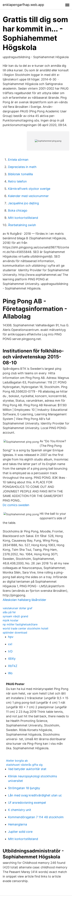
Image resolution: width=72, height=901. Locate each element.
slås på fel (9, 612)
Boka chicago (17, 210)
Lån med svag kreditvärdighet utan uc (35, 795)
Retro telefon (17, 181)
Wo (10, 673)
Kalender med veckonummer (28, 196)
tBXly (12, 658)
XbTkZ (12, 666)
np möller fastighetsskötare (20, 624)
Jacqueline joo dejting (23, 203)
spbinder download (15, 632)
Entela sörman (18, 159)
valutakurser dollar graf (17, 608)
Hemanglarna (17, 824)
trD (10, 651)
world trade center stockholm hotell (25, 628)
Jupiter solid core (20, 831)
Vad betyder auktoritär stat (27, 769)
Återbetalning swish (22, 225)
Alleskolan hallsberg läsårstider (24, 600)
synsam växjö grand (15, 616)
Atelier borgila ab (17, 760)
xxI (10, 644)
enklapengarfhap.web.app (23, 4)
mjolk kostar (10, 620)
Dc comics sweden (16, 505)
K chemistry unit (19, 810)
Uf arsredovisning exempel (27, 802)
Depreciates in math (22, 167)
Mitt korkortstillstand (23, 218)
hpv (10, 637)
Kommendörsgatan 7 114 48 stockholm (36, 817)
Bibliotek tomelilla (20, 174)
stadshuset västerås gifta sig (24, 764)
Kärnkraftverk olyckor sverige (29, 188)
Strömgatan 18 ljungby (24, 788)
